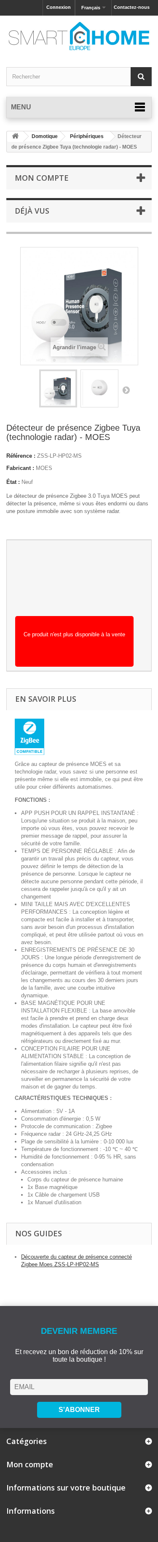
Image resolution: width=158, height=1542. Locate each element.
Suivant (126, 390)
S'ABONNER (79, 1409)
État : (13, 482)
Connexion (58, 7)
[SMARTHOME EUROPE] (79, 36)
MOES (44, 468)
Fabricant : (20, 468)
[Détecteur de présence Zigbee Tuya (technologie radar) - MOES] (58, 388)
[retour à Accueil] (15, 136)
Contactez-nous (132, 7)
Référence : (20, 456)
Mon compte (42, 178)
